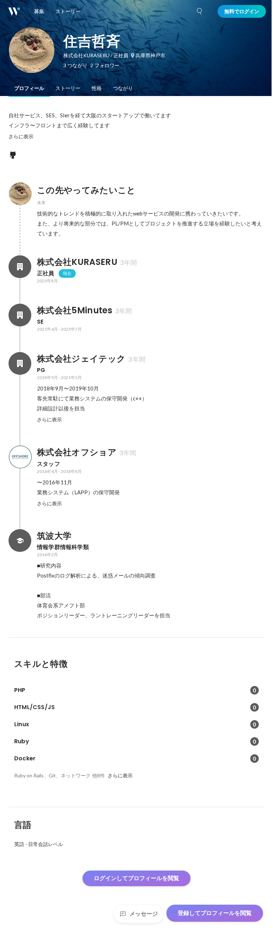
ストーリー (67, 88)
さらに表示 (21, 136)
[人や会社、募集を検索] (200, 11)
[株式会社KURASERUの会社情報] (20, 266)
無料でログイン (241, 11)
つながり (123, 88)
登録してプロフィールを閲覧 (215, 913)
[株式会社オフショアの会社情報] (20, 457)
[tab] (29, 88)
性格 (97, 88)
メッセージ (143, 914)
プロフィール (29, 88)
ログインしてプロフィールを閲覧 (136, 878)
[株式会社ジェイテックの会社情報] (20, 363)
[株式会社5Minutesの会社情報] (20, 315)
